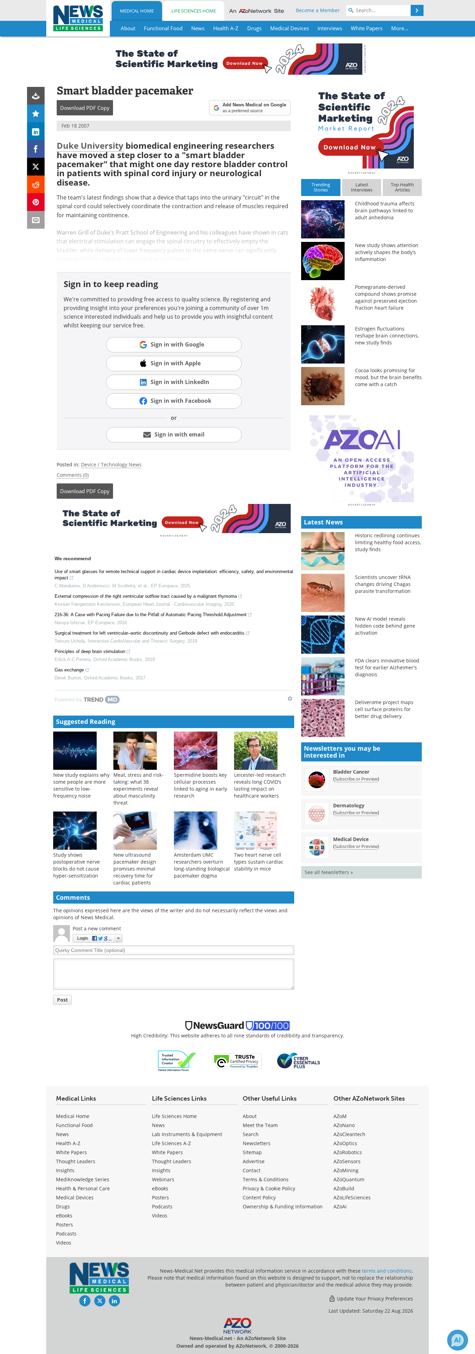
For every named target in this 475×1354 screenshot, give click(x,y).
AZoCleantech (349, 1134)
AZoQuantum (348, 1179)
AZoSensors (347, 1161)
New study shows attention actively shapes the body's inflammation (386, 252)
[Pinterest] (36, 202)
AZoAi (340, 1206)
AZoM (340, 1116)
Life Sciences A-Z (171, 1143)
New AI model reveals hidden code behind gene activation (385, 625)
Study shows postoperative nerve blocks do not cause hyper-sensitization (76, 865)
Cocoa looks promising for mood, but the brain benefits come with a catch (388, 377)
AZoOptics (345, 1143)
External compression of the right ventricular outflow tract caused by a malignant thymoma (146, 596)
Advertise (254, 1161)
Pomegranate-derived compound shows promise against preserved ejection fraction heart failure (386, 297)
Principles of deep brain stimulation (90, 651)
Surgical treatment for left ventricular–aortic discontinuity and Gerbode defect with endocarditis (149, 633)
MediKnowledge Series (82, 1179)
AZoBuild (343, 1188)
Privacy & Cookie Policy (269, 1188)
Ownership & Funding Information (283, 1206)
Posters (64, 1224)
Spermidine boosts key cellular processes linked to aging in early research (200, 785)
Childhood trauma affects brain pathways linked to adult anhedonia (384, 210)
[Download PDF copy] (36, 96)
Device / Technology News (111, 464)
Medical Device (351, 839)
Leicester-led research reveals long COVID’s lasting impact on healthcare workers (260, 785)
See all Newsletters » (329, 872)
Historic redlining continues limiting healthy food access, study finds (388, 542)
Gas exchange (69, 669)
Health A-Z (68, 1143)
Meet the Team (260, 1125)
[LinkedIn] (36, 131)
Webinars (163, 1179)
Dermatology (348, 805)
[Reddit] (36, 184)
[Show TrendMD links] (290, 698)
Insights (65, 1170)
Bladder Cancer (351, 771)
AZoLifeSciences (352, 1197)
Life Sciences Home (193, 11)
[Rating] (36, 113)
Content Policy (259, 1197)
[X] (36, 167)
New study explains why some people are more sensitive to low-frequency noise (81, 785)
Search (251, 1134)
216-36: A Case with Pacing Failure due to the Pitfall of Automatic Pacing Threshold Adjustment (151, 614)
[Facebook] (36, 149)
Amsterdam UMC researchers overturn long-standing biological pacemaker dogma (202, 865)
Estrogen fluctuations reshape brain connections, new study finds (387, 335)
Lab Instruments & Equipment (187, 1134)
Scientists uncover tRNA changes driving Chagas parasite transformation (383, 584)
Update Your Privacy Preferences (374, 1298)
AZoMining (346, 1170)
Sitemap (252, 1152)
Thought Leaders (75, 1161)
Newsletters (257, 1143)
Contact (251, 1170)
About (250, 1116)
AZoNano (344, 1125)
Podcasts (66, 1233)
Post (62, 999)
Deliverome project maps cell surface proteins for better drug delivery (384, 709)
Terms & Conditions (266, 1179)
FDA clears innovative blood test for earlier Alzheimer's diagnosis (387, 667)
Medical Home (137, 11)
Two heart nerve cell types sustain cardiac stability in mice (258, 861)
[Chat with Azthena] (457, 1340)
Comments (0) (73, 475)
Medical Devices (75, 1197)
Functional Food (74, 1125)
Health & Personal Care (83, 1188)
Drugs (63, 1206)
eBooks (64, 1215)
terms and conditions (387, 1270)
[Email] (36, 220)
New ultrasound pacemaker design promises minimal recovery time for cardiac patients (134, 868)
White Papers (71, 1152)
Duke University (90, 145)
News (62, 1134)
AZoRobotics (347, 1152)
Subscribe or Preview (356, 779)
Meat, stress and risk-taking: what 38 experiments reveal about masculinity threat (138, 789)
